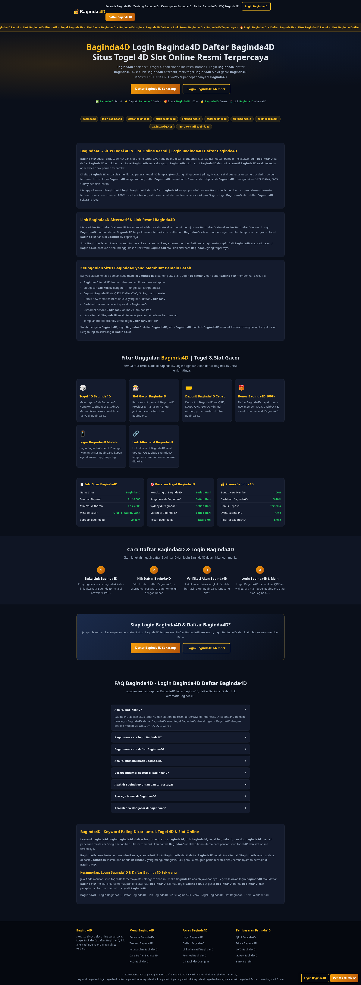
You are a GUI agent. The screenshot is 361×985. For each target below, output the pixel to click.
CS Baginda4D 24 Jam (196, 961)
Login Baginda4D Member (206, 89)
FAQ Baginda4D (229, 6)
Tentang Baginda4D (146, 6)
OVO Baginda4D (246, 949)
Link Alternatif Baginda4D (198, 949)
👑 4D (89, 11)
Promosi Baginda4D (194, 955)
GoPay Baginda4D (247, 955)
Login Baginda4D (256, 6)
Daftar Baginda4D (205, 6)
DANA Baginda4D (246, 943)
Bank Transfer (244, 961)
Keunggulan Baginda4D (176, 6)
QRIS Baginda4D (246, 937)
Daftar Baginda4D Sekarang (155, 89)
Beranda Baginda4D (118, 6)
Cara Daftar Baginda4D (144, 955)
